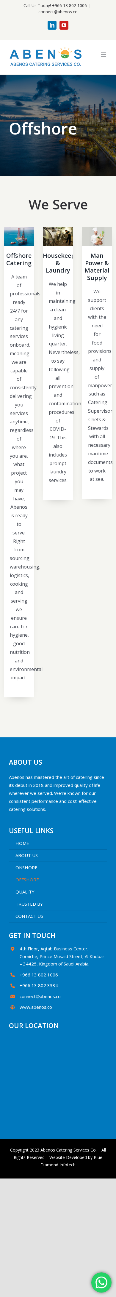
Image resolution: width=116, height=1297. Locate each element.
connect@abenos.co (58, 12)
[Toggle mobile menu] (104, 55)
